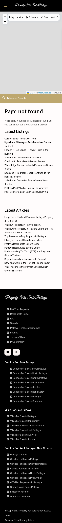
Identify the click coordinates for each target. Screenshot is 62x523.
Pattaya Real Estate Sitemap (25, 328)
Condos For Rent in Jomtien (24, 468)
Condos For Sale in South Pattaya (30, 378)
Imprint (14, 332)
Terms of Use (12, 520)
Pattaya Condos (18, 454)
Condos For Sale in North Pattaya (30, 373)
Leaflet (32, 92)
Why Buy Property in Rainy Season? (22, 225)
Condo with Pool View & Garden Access (24, 161)
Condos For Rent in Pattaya (24, 459)
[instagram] (16, 352)
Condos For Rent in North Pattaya (27, 473)
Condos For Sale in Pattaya (27, 396)
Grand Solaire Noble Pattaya (25, 487)
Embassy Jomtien (19, 491)
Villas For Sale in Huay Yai (23, 434)
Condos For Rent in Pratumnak (26, 478)
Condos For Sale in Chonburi (27, 401)
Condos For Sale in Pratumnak (28, 382)
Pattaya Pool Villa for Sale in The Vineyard (26, 188)
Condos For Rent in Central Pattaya (28, 464)
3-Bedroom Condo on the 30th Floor (23, 157)
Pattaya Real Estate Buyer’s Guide (22, 247)
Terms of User (17, 337)
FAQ (12, 318)
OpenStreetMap (44, 92)
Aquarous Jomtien (20, 496)
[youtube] (7, 352)
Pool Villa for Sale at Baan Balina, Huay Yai (26, 192)
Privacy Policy (17, 342)
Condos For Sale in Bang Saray (28, 391)
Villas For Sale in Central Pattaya (27, 425)
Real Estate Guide (19, 314)
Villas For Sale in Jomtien (23, 439)
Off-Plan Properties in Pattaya (26, 482)
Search (14, 323)
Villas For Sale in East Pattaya (25, 430)
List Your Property (19, 309)
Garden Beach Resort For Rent (20, 138)
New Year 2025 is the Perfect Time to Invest (27, 263)
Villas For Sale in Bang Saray (25, 421)
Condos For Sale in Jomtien (27, 387)
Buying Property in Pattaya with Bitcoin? (25, 259)
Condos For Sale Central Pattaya (29, 368)
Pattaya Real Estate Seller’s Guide (22, 244)
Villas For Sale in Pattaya (23, 416)
